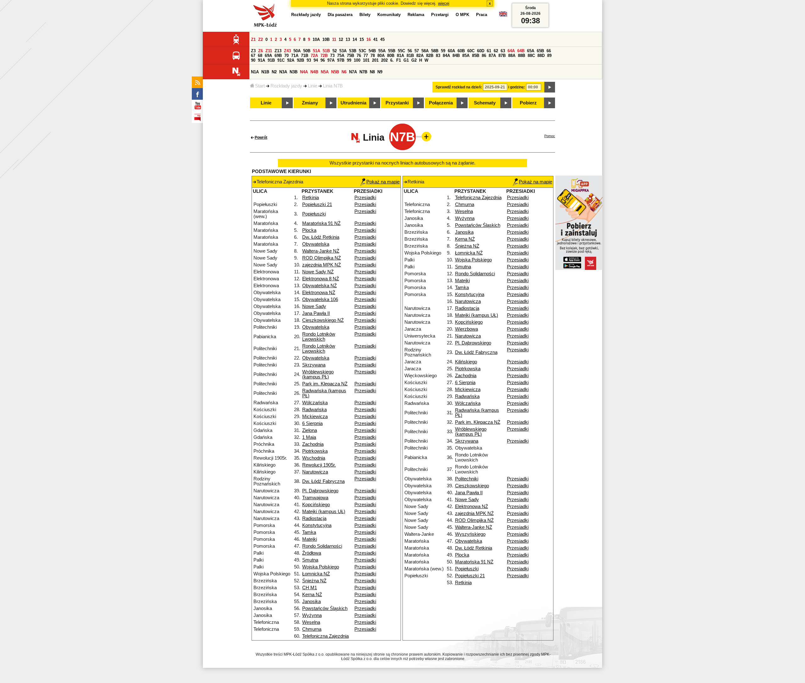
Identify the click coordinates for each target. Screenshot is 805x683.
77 (366, 55)
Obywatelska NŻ (319, 285)
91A (261, 60)
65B (540, 50)
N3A (283, 72)
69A (268, 55)
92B (300, 60)
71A (294, 55)
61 (489, 50)
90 (253, 60)
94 (316, 60)
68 (260, 55)
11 (334, 39)
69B (278, 55)
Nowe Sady (314, 306)
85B (475, 55)
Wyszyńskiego (470, 534)
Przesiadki (365, 197)
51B (326, 50)
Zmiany (310, 102)
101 (366, 60)
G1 (406, 60)
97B (340, 60)
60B (461, 50)
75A (340, 55)
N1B (265, 72)
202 (384, 60)
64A (511, 50)
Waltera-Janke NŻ (320, 251)
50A (297, 50)
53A (343, 50)
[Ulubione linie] (424, 136)
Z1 (253, 39)
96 (322, 60)
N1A (255, 72)
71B (304, 55)
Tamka (309, 532)
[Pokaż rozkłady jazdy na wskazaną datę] (549, 87)
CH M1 (309, 587)
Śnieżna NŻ (314, 580)
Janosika (311, 601)
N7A (353, 72)
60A (451, 50)
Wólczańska (315, 402)
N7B (363, 72)
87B (502, 55)
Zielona (309, 430)
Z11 (268, 50)
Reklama (416, 14)
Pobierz (528, 102)
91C (281, 60)
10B (326, 39)
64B (521, 50)
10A (316, 39)
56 (410, 50)
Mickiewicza (315, 416)
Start (260, 85)
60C (471, 50)
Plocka (309, 230)
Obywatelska (315, 244)
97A (331, 60)
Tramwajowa (315, 497)
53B (352, 50)
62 (496, 50)
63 (503, 50)
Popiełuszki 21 (317, 204)
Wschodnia (313, 458)
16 (368, 39)
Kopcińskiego (316, 504)
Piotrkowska (315, 451)
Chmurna (311, 629)
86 (484, 55)
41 (375, 39)
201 (375, 60)
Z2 (260, 39)
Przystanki (397, 102)
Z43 (287, 50)
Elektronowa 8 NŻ (320, 278)
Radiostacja (314, 518)
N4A (304, 72)
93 (309, 60)
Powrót (261, 137)
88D (541, 55)
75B (350, 55)
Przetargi (440, 14)
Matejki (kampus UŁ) (323, 511)
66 (549, 50)
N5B (335, 72)
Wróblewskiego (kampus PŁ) (318, 374)
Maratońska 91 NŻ (321, 223)
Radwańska (314, 409)
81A (400, 55)
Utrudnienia (353, 102)
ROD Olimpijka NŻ (321, 257)
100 (357, 60)
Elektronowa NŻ (318, 292)
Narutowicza (315, 471)
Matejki (309, 539)
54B (372, 50)
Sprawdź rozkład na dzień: (459, 87)
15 (361, 39)
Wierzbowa (466, 329)
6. (392, 60)
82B (429, 55)
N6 (344, 72)
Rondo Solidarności (322, 546)
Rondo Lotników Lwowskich (318, 337)
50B (306, 50)
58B (434, 50)
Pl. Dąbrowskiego (320, 490)
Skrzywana (313, 364)
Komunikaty (389, 14)
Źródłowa (311, 553)
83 (438, 55)
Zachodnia (313, 444)
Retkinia (310, 197)
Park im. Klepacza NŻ (324, 383)
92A (290, 60)
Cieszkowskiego (472, 485)
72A (314, 55)
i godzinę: (516, 87)
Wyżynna (312, 615)
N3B (293, 72)
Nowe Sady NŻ (318, 271)
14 (355, 39)
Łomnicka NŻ (316, 573)
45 (382, 39)
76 (359, 55)
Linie (312, 85)
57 (416, 50)
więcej (443, 3)
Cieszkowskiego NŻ (323, 320)
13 (348, 39)
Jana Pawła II (316, 313)
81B (410, 55)
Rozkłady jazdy (286, 85)
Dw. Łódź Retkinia (320, 237)
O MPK (462, 14)
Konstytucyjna (316, 525)
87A (492, 55)
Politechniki (466, 478)
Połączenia (441, 102)
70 (286, 55)
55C (401, 50)
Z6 (260, 50)
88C (531, 55)
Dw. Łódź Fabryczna (323, 481)
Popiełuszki (314, 213)
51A (316, 50)
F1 (398, 60)
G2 (414, 60)
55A (382, 50)
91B (271, 60)
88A (511, 55)
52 (334, 50)
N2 (274, 72)
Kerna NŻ (312, 594)
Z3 (253, 50)
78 (372, 55)
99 (349, 60)
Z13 (278, 50)
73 (332, 55)
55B (391, 50)
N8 (372, 72)
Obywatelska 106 (320, 299)
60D (480, 50)
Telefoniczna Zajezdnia (325, 636)
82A (420, 55)
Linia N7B (333, 85)
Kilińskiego (466, 361)
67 (253, 55)
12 (341, 39)
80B (390, 55)
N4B (314, 72)
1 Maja (309, 437)
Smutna (310, 560)
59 (443, 50)
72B (324, 55)
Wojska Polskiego (320, 566)
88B (521, 55)
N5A (325, 72)
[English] (503, 15)
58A (425, 50)
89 (549, 55)
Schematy (485, 102)
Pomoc (549, 136)
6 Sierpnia (312, 423)
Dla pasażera (340, 14)
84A (446, 55)
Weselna (311, 622)
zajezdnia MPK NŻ (321, 264)
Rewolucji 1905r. (319, 464)
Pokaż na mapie (383, 181)
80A (381, 55)
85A (465, 55)
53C (362, 50)
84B (456, 55)
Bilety (364, 14)
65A (530, 50)
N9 (379, 72)
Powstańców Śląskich (324, 608)
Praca (481, 14)
